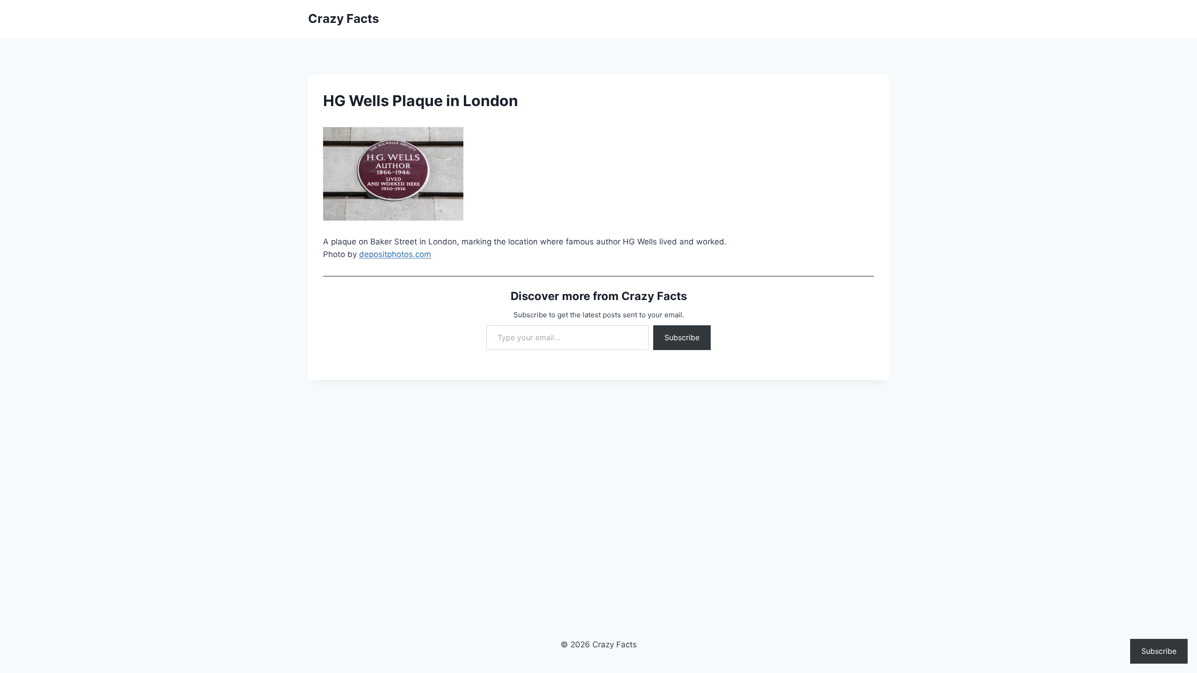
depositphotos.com (395, 254)
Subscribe (681, 337)
